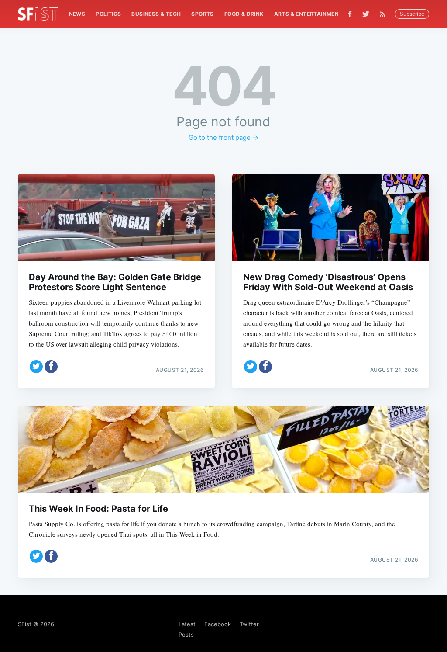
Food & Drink (244, 13)
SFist (24, 624)
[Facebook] (350, 14)
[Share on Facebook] (51, 366)
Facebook (217, 624)
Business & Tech (156, 13)
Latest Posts (187, 629)
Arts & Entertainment (308, 13)
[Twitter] (366, 14)
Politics (108, 13)
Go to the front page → (223, 137)
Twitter (249, 624)
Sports (202, 13)
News (77, 13)
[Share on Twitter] (36, 366)
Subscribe (412, 13)
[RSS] (384, 14)
